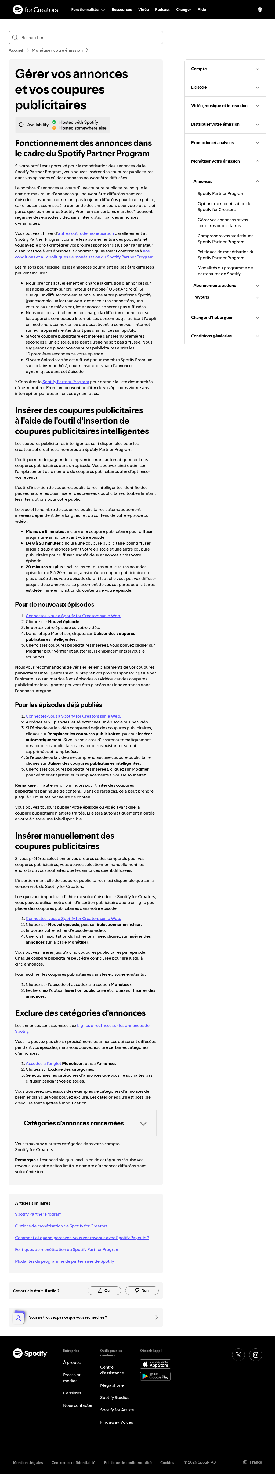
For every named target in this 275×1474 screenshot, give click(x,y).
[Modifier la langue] (260, 9)
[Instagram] (255, 1354)
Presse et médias (72, 1377)
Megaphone (112, 1385)
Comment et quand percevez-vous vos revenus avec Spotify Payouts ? (82, 1238)
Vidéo (143, 9)
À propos (72, 1362)
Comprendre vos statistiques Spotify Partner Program (225, 238)
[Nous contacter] (155, 1317)
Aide (202, 9)
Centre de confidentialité (73, 1462)
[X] (238, 1354)
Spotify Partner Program (65, 381)
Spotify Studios (114, 1397)
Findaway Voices (116, 1422)
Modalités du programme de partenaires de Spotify (64, 1261)
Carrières (72, 1393)
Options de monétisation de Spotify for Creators (61, 1226)
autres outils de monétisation (86, 233)
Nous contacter (78, 1405)
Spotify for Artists (117, 1410)
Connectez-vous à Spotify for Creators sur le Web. (73, 616)
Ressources (122, 9)
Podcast (162, 9)
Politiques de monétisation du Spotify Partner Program (67, 1249)
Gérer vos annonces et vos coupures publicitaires (223, 222)
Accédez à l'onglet (43, 1063)
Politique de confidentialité (128, 1462)
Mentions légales (28, 1462)
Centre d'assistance (112, 1370)
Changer (183, 9)
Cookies (167, 1462)
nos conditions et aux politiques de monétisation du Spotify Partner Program (84, 254)
